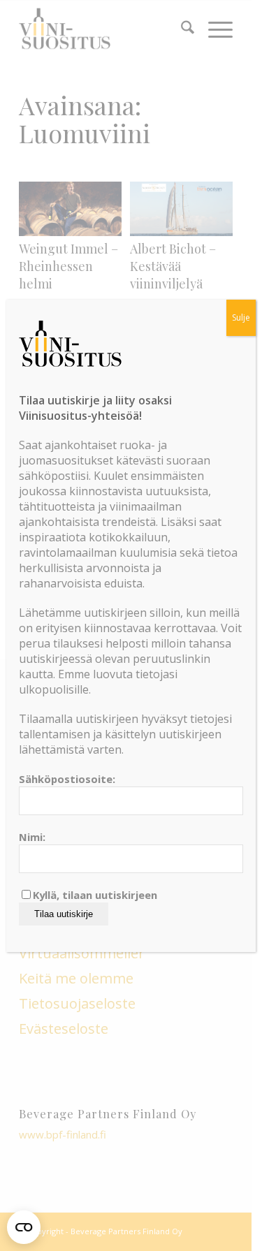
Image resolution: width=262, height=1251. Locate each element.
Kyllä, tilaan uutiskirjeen (95, 895)
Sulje (241, 317)
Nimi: (32, 837)
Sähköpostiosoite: (67, 779)
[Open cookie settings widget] (24, 1227)
